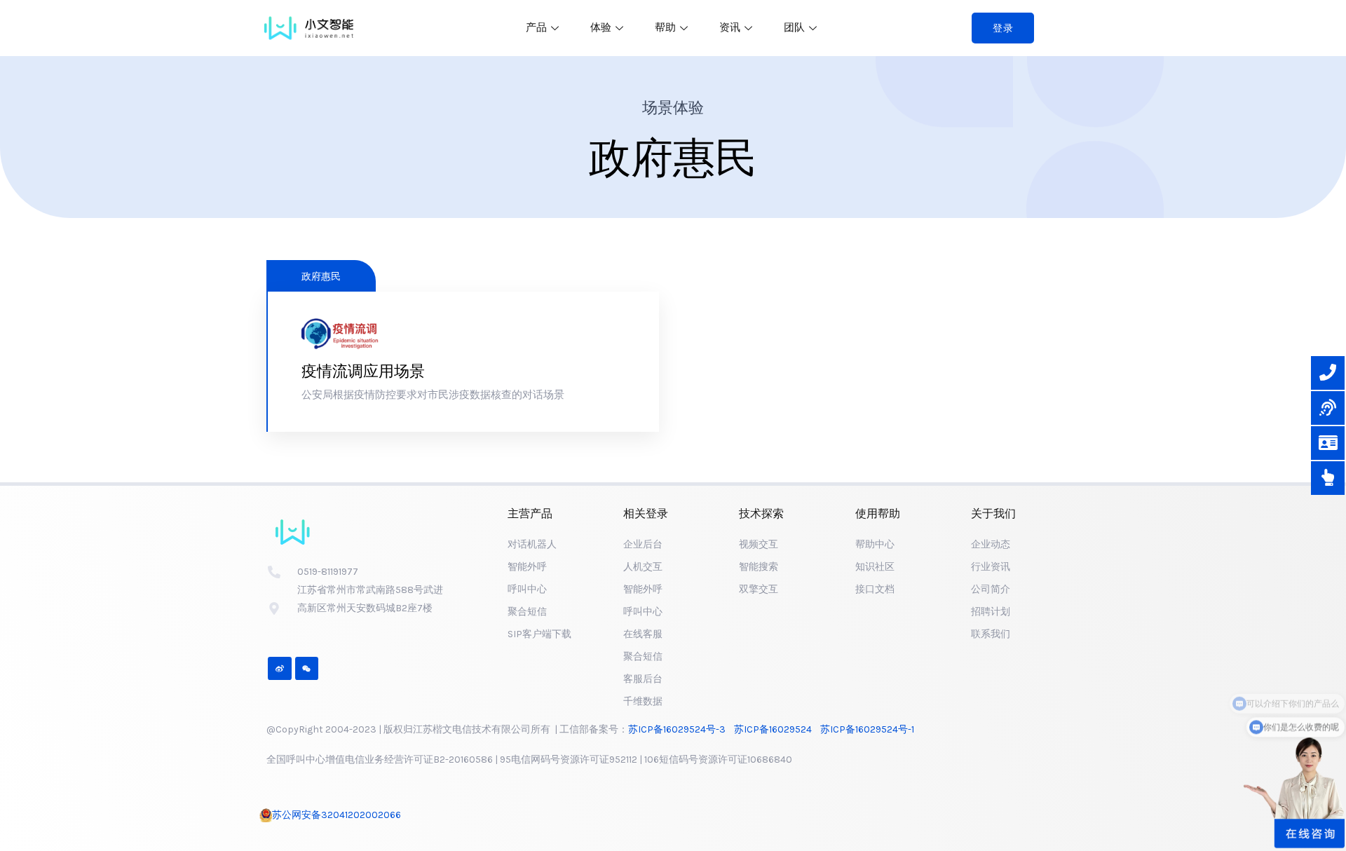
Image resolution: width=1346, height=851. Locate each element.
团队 (794, 27)
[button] (1003, 28)
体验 (600, 27)
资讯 (729, 27)
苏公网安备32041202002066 (336, 815)
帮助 (665, 27)
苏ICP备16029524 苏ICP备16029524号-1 (826, 729)
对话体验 (347, 408)
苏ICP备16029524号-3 (681, 729)
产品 (536, 27)
